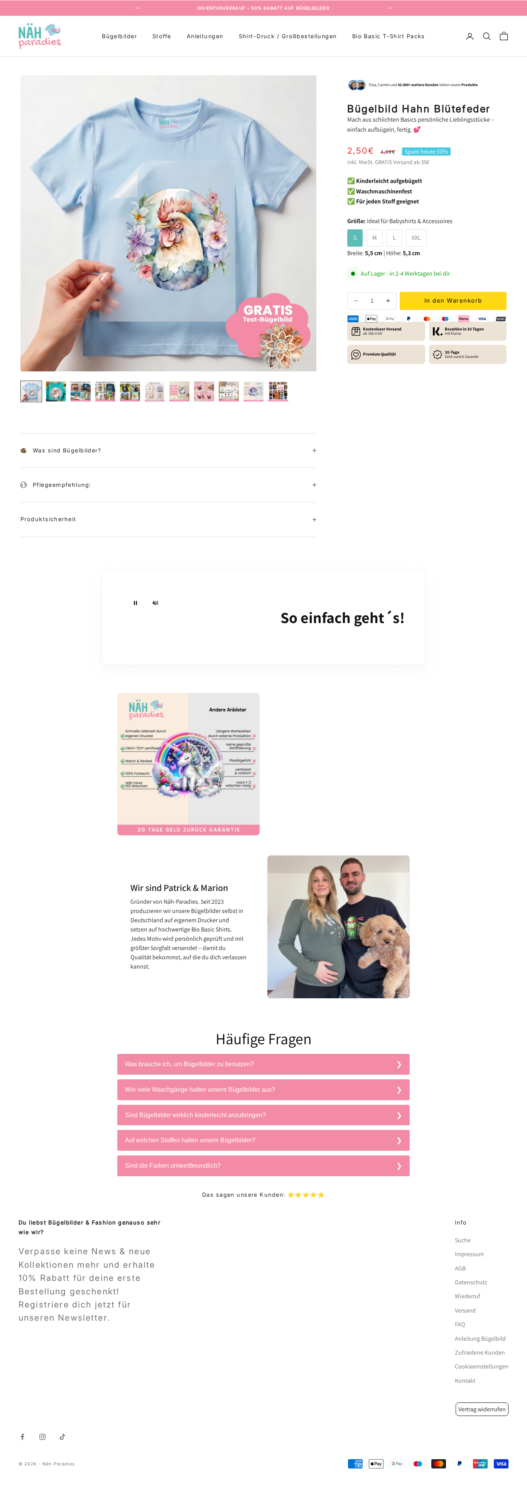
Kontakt (465, 1381)
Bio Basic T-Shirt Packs (388, 36)
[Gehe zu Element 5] (130, 391)
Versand (402, 162)
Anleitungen (205, 36)
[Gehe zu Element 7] (179, 391)
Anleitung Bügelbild (480, 1339)
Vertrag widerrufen (482, 1409)
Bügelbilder (119, 36)
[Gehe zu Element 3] (80, 391)
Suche (463, 1240)
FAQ (460, 1324)
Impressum (469, 1254)
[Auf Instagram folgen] (42, 1437)
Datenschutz (471, 1282)
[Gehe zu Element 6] (155, 391)
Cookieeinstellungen (481, 1366)
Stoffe (161, 36)
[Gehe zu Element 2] (56, 391)
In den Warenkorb (453, 300)
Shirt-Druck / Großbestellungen (288, 36)
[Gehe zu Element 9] (229, 391)
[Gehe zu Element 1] (31, 391)
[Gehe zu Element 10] (253, 391)
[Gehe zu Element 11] (278, 391)
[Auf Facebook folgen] (22, 1437)
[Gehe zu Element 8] (204, 391)
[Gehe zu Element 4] (105, 391)
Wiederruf (467, 1296)
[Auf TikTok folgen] (62, 1437)
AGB (460, 1268)
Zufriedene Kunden (480, 1352)
